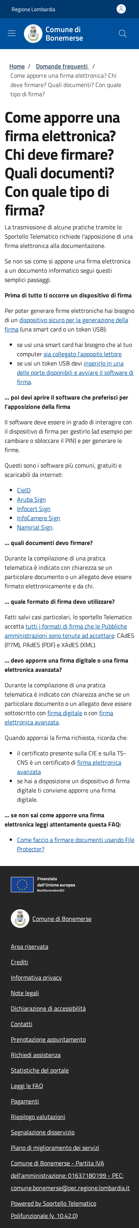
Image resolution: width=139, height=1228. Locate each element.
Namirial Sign (35, 527)
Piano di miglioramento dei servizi (55, 1147)
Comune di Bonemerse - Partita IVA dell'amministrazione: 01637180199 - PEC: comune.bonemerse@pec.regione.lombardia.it (70, 1175)
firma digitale (64, 712)
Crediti (19, 962)
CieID (24, 490)
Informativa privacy (36, 977)
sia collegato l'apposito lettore (83, 354)
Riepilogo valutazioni (38, 1116)
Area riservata (29, 946)
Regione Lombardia (33, 9)
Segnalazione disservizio (43, 1132)
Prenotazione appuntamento (48, 1039)
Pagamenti (25, 1101)
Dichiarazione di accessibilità (48, 1008)
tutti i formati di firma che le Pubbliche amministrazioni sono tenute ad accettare (66, 631)
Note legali (25, 992)
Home (17, 66)
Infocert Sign (34, 508)
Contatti (21, 1023)
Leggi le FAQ (27, 1085)
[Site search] (122, 33)
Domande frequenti (62, 66)
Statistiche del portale (40, 1070)
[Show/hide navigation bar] (12, 33)
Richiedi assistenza (36, 1054)
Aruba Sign (31, 499)
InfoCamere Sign (38, 518)
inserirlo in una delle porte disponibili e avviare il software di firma (75, 372)
